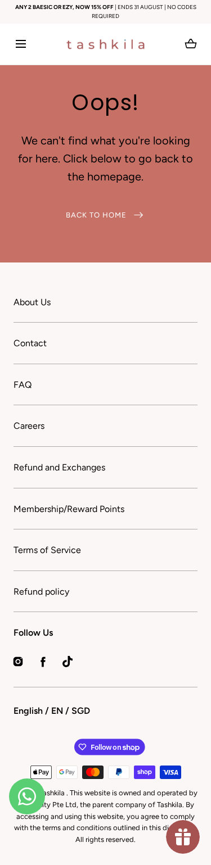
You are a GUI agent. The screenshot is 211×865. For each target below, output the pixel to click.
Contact (30, 343)
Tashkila (52, 793)
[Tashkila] (105, 44)
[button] (21, 44)
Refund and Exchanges (59, 467)
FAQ (23, 384)
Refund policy (41, 591)
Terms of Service (47, 550)
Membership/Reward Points (69, 509)
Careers (29, 425)
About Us (32, 302)
